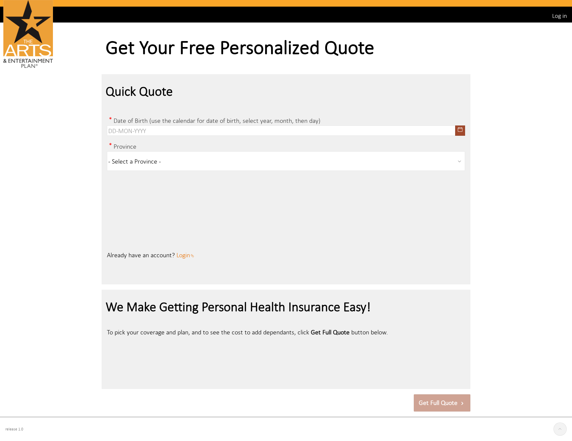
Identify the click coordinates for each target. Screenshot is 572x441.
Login (183, 255)
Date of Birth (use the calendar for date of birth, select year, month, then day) (217, 120)
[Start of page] (560, 429)
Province (125, 146)
